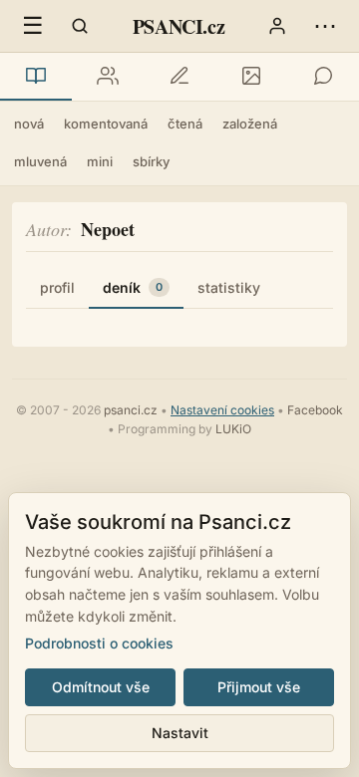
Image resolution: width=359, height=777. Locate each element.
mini (100, 161)
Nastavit (180, 732)
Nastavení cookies (222, 409)
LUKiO (233, 428)
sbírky (151, 161)
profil (57, 287)
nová (29, 123)
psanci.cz (131, 409)
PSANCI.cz (178, 26)
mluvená (40, 161)
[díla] (36, 77)
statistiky (228, 287)
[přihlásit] (277, 26)
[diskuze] (323, 77)
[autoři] (108, 77)
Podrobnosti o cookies (99, 643)
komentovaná (106, 123)
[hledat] (80, 26)
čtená (185, 123)
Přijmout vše (258, 686)
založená (249, 123)
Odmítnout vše (101, 686)
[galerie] (251, 77)
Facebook (315, 409)
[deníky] (179, 77)
